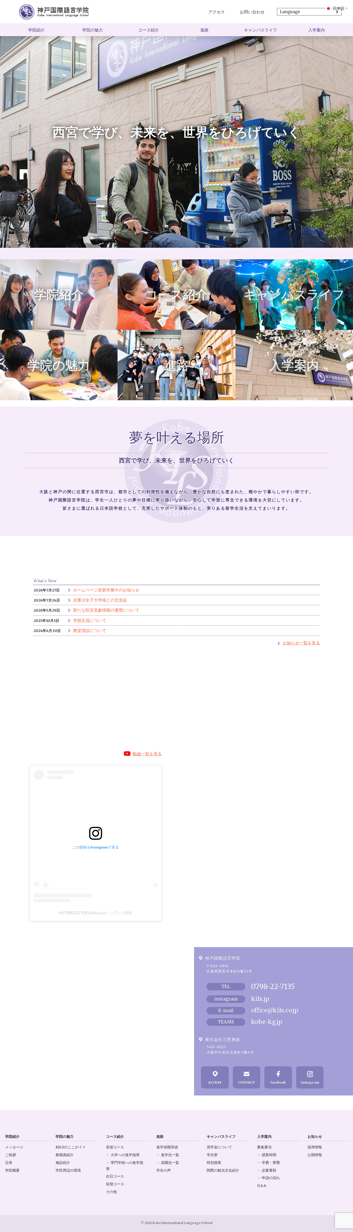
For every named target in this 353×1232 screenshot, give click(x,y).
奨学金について (219, 1147)
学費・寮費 (271, 1162)
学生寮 (212, 1155)
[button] (337, 8)
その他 (111, 1191)
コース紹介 (148, 30)
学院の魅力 (92, 30)
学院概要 (12, 1170)
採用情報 (315, 1147)
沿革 (8, 1162)
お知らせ (315, 1136)
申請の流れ (271, 1177)
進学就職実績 (167, 1147)
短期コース (115, 1184)
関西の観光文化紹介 (223, 1170)
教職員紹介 (65, 1155)
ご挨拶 (10, 1155)
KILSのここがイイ (71, 1147)
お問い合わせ (252, 11)
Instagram (310, 1082)
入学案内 (316, 30)
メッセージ (14, 1147)
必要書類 (269, 1170)
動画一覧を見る (147, 753)
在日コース (115, 1176)
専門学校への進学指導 (124, 1165)
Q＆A (261, 1185)
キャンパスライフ (260, 30)
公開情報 (315, 1155)
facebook (278, 1082)
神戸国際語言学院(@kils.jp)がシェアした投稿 (95, 913)
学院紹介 (36, 30)
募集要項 (264, 1147)
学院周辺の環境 (68, 1170)
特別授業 (214, 1162)
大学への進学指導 (125, 1155)
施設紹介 (63, 1162)
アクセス (216, 11)
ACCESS (214, 1082)
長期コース (115, 1147)
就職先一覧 (170, 1162)
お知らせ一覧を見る (301, 642)
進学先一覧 (170, 1155)
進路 (204, 30)
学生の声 (163, 1170)
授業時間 (269, 1155)
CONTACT (246, 1082)
